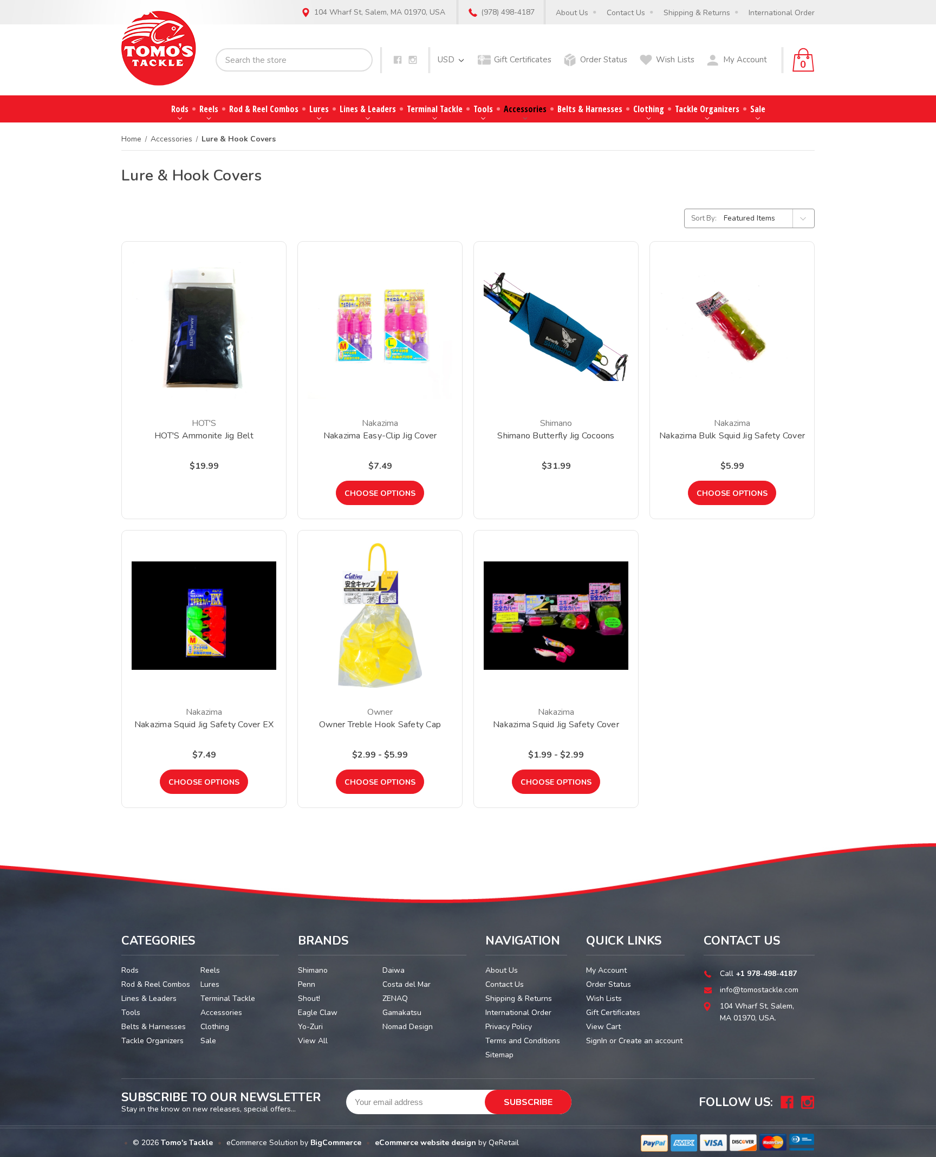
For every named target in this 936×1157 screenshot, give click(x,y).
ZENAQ (395, 998)
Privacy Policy (508, 1027)
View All (313, 1041)
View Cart (603, 1027)
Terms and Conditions (522, 1041)
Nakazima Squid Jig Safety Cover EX (204, 725)
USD (447, 59)
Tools (483, 109)
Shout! (309, 998)
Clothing (648, 109)
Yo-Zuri (310, 1027)
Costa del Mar (406, 984)
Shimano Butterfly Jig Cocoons (555, 436)
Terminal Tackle (435, 109)
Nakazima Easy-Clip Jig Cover (380, 436)
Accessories (525, 109)
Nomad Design (407, 1027)
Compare (200, 340)
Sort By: (704, 218)
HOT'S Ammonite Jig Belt (203, 436)
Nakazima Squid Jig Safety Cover (556, 725)
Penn (306, 984)
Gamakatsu (401, 1012)
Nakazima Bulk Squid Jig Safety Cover (732, 436)
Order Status (603, 59)
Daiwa (393, 970)
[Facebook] (397, 60)
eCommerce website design (425, 1142)
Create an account (650, 1041)
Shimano (313, 970)
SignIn (596, 1041)
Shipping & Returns (697, 13)
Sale (757, 109)
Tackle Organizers (707, 109)
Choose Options (379, 493)
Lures (319, 109)
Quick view (203, 313)
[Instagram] (412, 60)
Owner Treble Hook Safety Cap (380, 725)
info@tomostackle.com (759, 990)
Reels (208, 109)
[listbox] (768, 218)
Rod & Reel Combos (263, 109)
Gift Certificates (522, 59)
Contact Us (626, 13)
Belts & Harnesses (589, 109)
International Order (782, 13)
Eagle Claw (317, 1012)
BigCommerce (335, 1142)
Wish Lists (675, 59)
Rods (179, 109)
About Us (572, 13)
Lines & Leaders (368, 109)
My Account (745, 59)
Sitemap (499, 1055)
